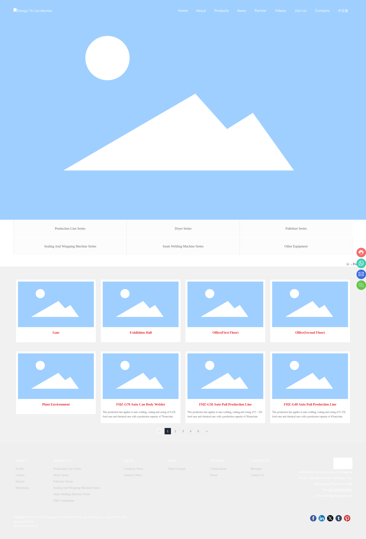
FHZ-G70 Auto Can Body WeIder (140, 404)
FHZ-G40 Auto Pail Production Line (310, 404)
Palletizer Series (296, 228)
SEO (124, 517)
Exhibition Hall (141, 332)
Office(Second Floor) (310, 332)
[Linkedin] (322, 518)
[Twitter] (330, 518)
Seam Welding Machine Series (183, 246)
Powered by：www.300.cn (105, 517)
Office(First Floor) (225, 332)
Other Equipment (296, 246)
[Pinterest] (347, 518)
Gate (56, 332)
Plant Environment (56, 404)
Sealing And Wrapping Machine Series (70, 246)
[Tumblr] (339, 518)
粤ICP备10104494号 (26, 526)
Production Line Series (70, 228)
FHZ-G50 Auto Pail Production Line (225, 404)
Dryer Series (183, 228)
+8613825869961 (339, 490)
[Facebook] (313, 518)
